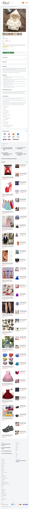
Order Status (3, 460)
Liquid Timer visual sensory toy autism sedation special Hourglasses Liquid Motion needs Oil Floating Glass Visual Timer (7, 281)
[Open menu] (1, 2)
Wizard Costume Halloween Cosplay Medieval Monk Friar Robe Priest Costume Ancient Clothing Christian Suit (23, 182)
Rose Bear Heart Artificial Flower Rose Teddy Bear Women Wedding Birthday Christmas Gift (7, 177)
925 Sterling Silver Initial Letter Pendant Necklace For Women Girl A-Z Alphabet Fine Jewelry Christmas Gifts (23, 242)
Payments (2, 466)
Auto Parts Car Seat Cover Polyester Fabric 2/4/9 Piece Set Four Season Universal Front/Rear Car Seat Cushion (23, 208)
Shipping (2, 474)
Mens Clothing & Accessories (5, 482)
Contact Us (2, 461)
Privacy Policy (3, 476)
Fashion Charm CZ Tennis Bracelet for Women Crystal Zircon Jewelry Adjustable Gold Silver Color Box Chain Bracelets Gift (23, 397)
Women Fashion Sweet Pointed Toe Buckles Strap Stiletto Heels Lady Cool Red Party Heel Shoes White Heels (7, 298)
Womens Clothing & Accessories (5, 483)
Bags (2, 487)
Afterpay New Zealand (4, 472)
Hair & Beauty (3, 481)
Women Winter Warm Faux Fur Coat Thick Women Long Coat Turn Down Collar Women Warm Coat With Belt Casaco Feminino (7, 229)
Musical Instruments (3, 498)
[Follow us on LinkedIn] (7, 504)
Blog (2, 473)
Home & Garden (3, 494)
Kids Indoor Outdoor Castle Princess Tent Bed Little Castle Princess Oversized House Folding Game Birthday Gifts (23, 346)
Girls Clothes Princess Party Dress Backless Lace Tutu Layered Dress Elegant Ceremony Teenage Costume (23, 234)
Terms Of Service (3, 475)
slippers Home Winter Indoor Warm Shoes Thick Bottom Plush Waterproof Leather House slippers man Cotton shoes (23, 414)
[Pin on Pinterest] (4, 49)
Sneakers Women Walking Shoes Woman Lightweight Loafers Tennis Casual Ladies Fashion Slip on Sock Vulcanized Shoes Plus (23, 423)
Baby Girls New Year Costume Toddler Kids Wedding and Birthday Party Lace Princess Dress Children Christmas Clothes (7, 401)
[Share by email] (7, 49)
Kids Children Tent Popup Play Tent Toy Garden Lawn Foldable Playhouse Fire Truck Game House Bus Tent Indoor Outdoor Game (8, 367)
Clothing (17, 446)
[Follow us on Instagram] (3, 504)
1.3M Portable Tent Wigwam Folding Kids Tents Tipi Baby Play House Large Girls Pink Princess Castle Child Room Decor (23, 337)
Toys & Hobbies (3, 489)
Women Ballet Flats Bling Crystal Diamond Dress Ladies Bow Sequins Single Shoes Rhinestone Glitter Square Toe (23, 432)
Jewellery (17, 447)
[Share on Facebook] (3, 49)
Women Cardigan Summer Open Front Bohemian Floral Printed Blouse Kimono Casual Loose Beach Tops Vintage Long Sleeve (23, 251)
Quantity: (4, 43)
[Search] (23, 3)
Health (16, 445)
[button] (20, 52)
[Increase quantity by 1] (10, 43)
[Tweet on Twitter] (5, 49)
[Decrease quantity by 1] (6, 43)
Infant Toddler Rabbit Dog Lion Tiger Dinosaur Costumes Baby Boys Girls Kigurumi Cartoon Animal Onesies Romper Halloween (23, 311)
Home (2, 6)
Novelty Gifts (3, 490)
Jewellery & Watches (4, 495)
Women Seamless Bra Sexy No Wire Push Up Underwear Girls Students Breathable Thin (7, 418)
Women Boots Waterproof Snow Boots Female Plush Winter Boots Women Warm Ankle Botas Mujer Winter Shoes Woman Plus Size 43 (23, 225)
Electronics (2, 496)
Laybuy (2, 468)
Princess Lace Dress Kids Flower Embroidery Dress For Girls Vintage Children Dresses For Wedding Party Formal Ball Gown (7, 212)
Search (2, 480)
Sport (16, 455)
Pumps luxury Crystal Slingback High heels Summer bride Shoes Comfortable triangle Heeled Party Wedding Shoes (23, 285)
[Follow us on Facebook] (1, 504)
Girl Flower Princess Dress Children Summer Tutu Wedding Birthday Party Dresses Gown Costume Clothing (23, 371)
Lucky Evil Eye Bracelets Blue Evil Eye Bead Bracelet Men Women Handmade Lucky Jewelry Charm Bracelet (23, 388)
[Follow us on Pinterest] (4, 504)
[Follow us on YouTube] (5, 504)
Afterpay (2, 467)
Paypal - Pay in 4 (3, 465)
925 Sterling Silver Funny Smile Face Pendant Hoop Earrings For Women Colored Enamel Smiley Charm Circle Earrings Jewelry (7, 263)
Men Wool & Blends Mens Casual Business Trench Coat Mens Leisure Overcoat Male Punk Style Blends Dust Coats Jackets (8, 315)
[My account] (25, 2)
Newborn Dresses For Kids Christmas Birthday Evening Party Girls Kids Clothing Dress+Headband (23, 363)
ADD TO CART (8, 52)
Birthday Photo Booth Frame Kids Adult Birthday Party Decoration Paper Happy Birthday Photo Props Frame (23, 165)
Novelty (17, 454)
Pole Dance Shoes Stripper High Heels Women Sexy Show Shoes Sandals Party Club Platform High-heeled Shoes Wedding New (8, 195)
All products (4, 6)
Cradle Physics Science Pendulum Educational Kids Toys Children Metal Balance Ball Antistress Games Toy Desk (23, 259)
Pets (2, 488)
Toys (16, 453)
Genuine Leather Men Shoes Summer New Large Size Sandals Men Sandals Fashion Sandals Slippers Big (7, 435)
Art (16, 452)
